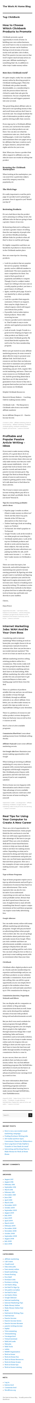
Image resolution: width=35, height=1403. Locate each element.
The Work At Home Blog (17, 6)
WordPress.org (10, 1390)
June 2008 (8, 1244)
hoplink (5, 428)
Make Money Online (19, 1098)
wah (29, 1102)
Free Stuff (8, 1277)
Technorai (21, 616)
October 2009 (10, 1208)
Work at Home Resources (14, 1359)
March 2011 (9, 1190)
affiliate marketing (19, 422)
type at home (24, 1102)
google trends (13, 614)
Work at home (10, 1354)
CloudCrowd (9, 1264)
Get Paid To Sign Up (12, 1287)
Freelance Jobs (10, 1280)
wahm (4, 1104)
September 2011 (10, 1187)
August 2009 (9, 1213)
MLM (6, 1310)
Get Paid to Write (22, 610)
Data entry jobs (10, 1267)
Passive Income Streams (10, 612)
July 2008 (8, 1241)
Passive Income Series (13, 1321)
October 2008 (10, 1233)
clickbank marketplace (20, 426)
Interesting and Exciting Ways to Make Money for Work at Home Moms (17, 1151)
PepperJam (15, 1102)
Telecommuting (11, 1331)
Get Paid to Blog (10, 1285)
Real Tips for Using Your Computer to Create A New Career (17, 819)
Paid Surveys (9, 1316)
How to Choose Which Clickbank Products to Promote (17, 28)
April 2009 (9, 1221)
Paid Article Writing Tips (14, 1313)
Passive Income (23, 614)
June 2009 (8, 1218)
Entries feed (9, 1385)
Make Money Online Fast (14, 1308)
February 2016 (10, 1184)
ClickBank (27, 424)
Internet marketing (12, 1300)
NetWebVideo (7, 1102)
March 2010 (9, 1202)
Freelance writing (11, 1282)
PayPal (7, 1328)
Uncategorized (20, 802)
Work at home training (13, 1367)
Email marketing (11, 1272)
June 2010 (8, 1197)
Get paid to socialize (12, 1290)
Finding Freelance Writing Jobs (16, 1136)
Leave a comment (23, 428)
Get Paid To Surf (11, 1292)
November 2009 (10, 1205)
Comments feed (10, 1387)
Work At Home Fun (12, 1357)
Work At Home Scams (13, 1362)
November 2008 (10, 1231)
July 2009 (8, 1215)
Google (18, 804)
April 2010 (8, 1200)
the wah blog (28, 806)
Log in (7, 1382)
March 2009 (9, 1223)
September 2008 (11, 1236)
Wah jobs (8, 1344)
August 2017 (9, 1179)
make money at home (16, 806)
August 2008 (9, 1239)
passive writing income (13, 1326)
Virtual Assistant (11, 1339)
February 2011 (10, 1192)
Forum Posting (10, 1274)
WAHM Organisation (12, 1352)
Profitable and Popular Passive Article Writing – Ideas (14, 441)
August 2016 (9, 1182)
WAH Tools (9, 1347)
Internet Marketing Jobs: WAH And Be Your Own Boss (16, 629)
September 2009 (11, 1210)
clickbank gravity (8, 426)
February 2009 (10, 1226)
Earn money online (12, 1269)
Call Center (9, 1261)
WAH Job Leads (10, 1341)
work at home (12, 428)
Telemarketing (10, 1334)
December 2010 (10, 1195)
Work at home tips (11, 1365)
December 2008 (10, 1228)
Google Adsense (20, 1100)
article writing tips (24, 612)
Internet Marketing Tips (14, 1303)
